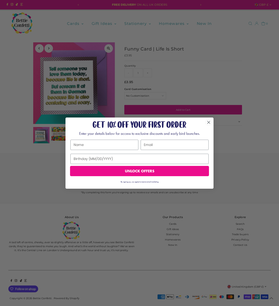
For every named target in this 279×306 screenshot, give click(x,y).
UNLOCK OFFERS (139, 171)
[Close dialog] (208, 122)
